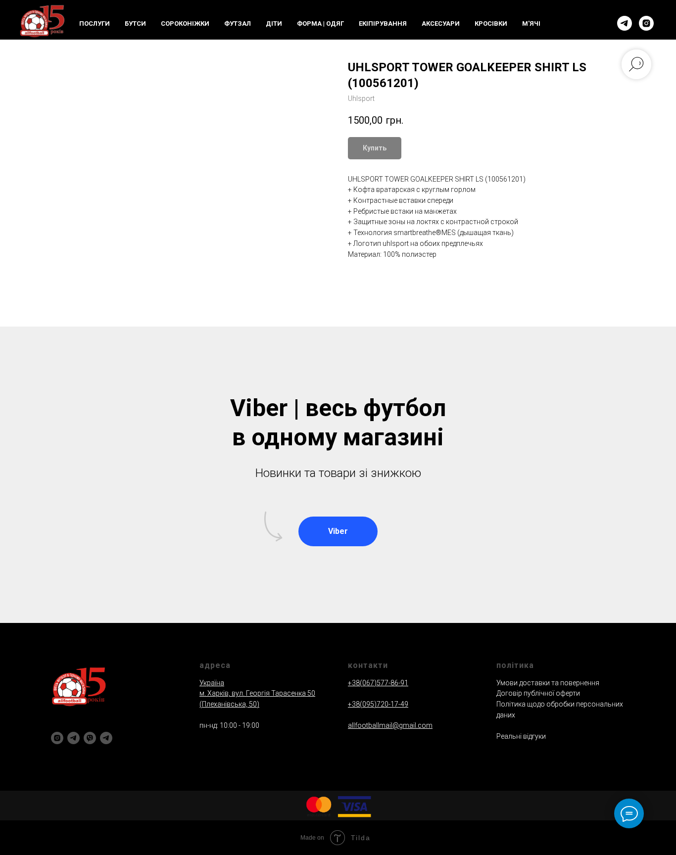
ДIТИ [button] (274, 23)
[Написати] (106, 738)
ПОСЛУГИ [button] (94, 23)
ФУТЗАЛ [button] (237, 23)
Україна (211, 683)
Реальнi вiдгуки (521, 736)
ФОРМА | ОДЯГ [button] (320, 23)
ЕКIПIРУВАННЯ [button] (383, 23)
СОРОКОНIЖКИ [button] (185, 23)
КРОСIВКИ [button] (491, 23)
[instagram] (646, 23)
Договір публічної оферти (538, 693)
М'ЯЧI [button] (531, 23)
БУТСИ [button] (135, 23)
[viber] (90, 738)
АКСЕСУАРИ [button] (441, 23)
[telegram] (624, 23)
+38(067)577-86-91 (378, 683)
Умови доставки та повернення (547, 683)
